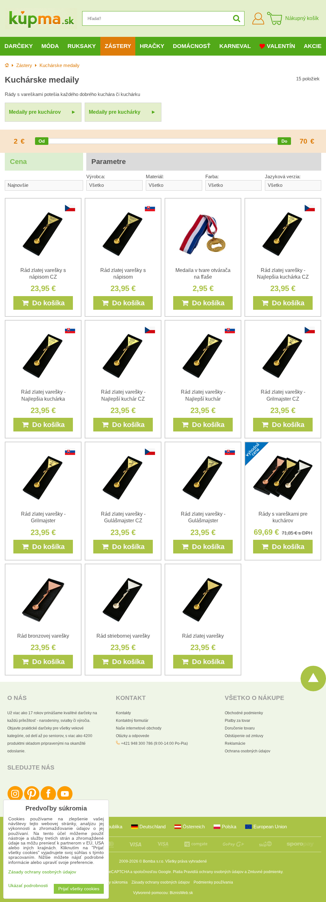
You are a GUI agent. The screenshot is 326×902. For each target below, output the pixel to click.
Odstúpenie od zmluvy (244, 736)
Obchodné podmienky (244, 713)
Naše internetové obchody (138, 728)
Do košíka (46, 303)
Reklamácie (235, 743)
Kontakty (123, 713)
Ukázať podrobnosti (28, 885)
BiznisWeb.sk (181, 893)
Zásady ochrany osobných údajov (160, 882)
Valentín (281, 46)
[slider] (41, 141)
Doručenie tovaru (240, 728)
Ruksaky (81, 46)
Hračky (152, 46)
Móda (50, 46)
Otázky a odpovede (132, 736)
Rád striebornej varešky (123, 636)
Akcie (313, 46)
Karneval (235, 46)
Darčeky (18, 46)
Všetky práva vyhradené (186, 861)
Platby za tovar (237, 720)
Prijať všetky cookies (78, 888)
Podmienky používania (213, 882)
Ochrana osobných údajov (247, 751)
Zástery (118, 46)
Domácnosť (191, 46)
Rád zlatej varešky (203, 636)
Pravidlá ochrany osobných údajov (214, 872)
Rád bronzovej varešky (43, 636)
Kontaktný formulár (132, 720)
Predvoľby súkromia (110, 882)
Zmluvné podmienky (265, 872)
